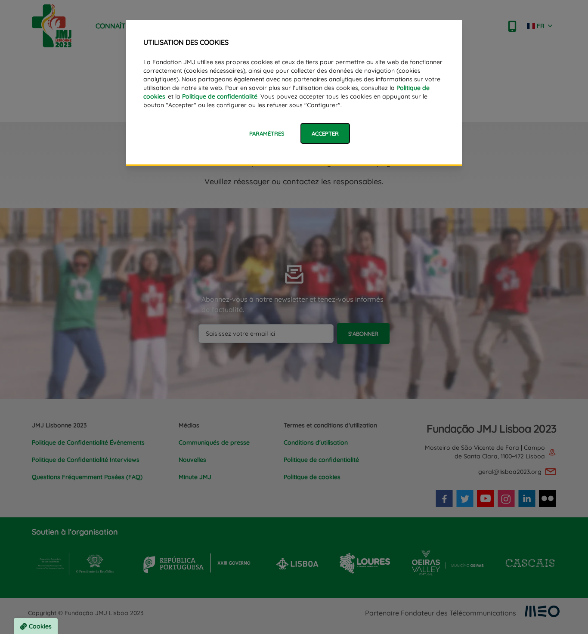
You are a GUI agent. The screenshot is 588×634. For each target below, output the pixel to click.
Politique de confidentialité (219, 96)
